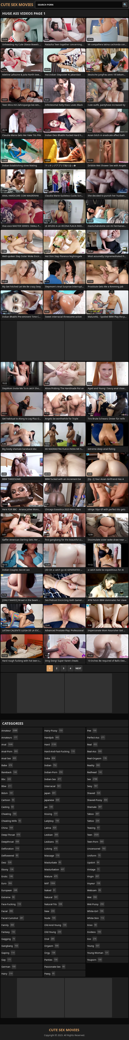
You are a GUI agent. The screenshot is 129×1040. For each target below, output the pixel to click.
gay (6, 959)
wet (92, 897)
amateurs (9, 737)
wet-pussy (95, 904)
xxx (91, 938)
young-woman (97, 952)
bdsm (7, 793)
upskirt (93, 862)
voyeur (93, 883)
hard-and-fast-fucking (59, 751)
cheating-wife (11, 820)
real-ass (94, 751)
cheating (8, 813)
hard (50, 744)
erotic (7, 876)
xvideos (94, 931)
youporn (94, 959)
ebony (7, 869)
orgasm (51, 945)
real (92, 744)
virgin (93, 876)
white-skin (95, 918)
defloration (10, 848)
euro (6, 883)
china (7, 827)
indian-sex (52, 779)
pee (91, 730)
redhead (94, 772)
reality (93, 765)
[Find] (125, 4)
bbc (6, 779)
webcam (94, 890)
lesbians (51, 841)
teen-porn (95, 841)
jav (48, 806)
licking (50, 848)
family (7, 925)
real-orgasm (97, 758)
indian (50, 765)
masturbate (52, 862)
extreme (7, 897)
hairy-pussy (53, 730)
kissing (50, 813)
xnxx (92, 925)
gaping (7, 952)
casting (7, 806)
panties (50, 959)
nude (49, 918)
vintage (93, 869)
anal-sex (8, 758)
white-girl (95, 911)
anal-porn (9, 751)
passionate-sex (54, 966)
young (93, 945)
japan (50, 793)
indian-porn (53, 772)
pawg (49, 973)
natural (51, 897)
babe (6, 765)
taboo (93, 813)
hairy (6, 973)
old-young (52, 931)
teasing (93, 827)
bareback (9, 772)
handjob (51, 737)
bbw (6, 786)
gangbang (9, 945)
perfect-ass (95, 737)
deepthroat (10, 841)
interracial (52, 786)
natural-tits (53, 904)
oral (49, 938)
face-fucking (11, 904)
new (49, 911)
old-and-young (55, 925)
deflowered (9, 855)
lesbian (51, 834)
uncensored (96, 848)
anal (7, 744)
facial (7, 911)
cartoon (7, 800)
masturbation (54, 869)
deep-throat (10, 834)
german (8, 966)
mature (50, 876)
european (9, 890)
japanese (51, 800)
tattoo (93, 820)
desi (6, 862)
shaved (93, 793)
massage (51, 855)
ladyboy (51, 820)
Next (78, 668)
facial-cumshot (12, 918)
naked (49, 890)
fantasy (8, 931)
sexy (92, 786)
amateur (9, 730)
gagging (8, 938)
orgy (49, 952)
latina (50, 827)
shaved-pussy (97, 800)
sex (92, 779)
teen (92, 834)
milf (49, 883)
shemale (94, 806)
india (49, 758)
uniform (93, 855)
